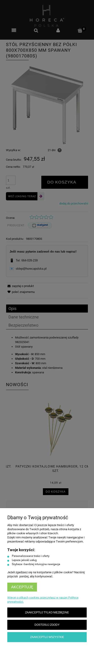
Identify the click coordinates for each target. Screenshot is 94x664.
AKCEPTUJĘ (22, 587)
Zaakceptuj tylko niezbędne (47, 612)
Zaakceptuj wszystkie (47, 637)
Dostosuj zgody (47, 624)
